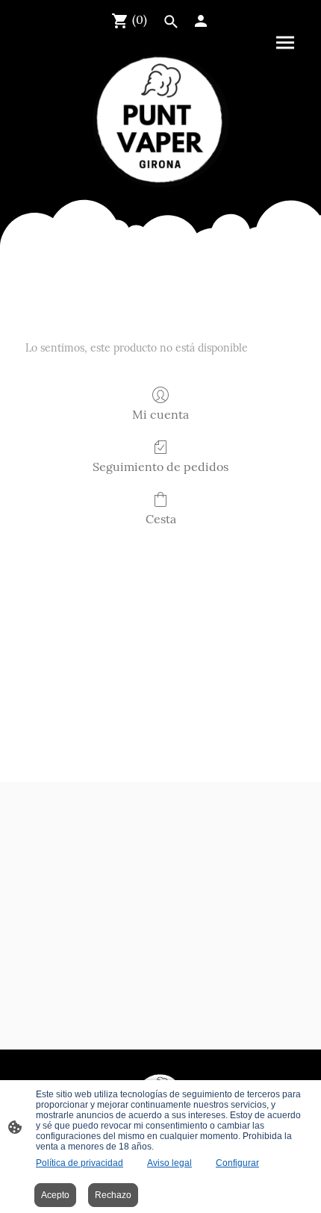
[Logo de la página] (161, 120)
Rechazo (113, 1195)
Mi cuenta (160, 414)
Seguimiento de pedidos (160, 466)
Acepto (55, 1195)
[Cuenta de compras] (201, 21)
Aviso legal (169, 1163)
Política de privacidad (79, 1163)
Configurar (237, 1163)
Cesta (161, 518)
